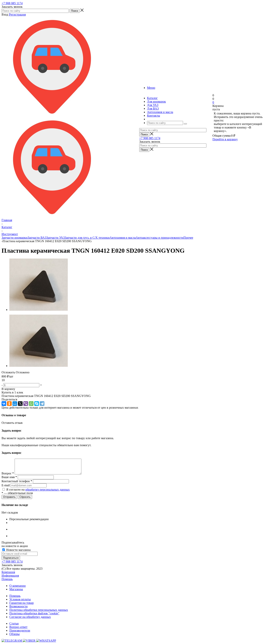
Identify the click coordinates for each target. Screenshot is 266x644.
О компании (17, 585)
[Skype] (36, 403)
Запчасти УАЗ (55, 237)
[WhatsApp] (31, 403)
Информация (10, 575)
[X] (20, 403)
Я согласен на (38, 489)
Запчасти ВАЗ (37, 237)
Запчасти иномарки (15, 237)
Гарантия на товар (21, 602)
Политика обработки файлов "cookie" (34, 613)
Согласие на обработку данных (30, 616)
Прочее (188, 237)
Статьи (14, 623)
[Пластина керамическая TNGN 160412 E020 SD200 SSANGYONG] (38, 309)
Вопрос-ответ (18, 627)
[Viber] (25, 403)
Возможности (18, 606)
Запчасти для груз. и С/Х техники (87, 237)
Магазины (16, 589)
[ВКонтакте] (4, 403)
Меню (151, 87)
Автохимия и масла (123, 237)
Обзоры (14, 634)
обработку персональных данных (47, 489)
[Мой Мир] (14, 403)
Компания (8, 572)
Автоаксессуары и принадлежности (159, 237)
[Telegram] (42, 403)
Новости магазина (18, 550)
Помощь (7, 579)
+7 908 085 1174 (12, 3)
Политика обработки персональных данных (38, 609)
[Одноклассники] (9, 403)
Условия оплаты (20, 599)
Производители (19, 630)
